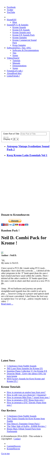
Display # (8, 139)
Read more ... (7, 304)
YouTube (11, 12)
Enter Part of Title (11, 133)
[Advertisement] (25, 105)
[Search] (4, 137)
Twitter (10, 10)
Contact (17, 439)
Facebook (11, 7)
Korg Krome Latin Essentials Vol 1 (27, 155)
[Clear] (7, 137)
